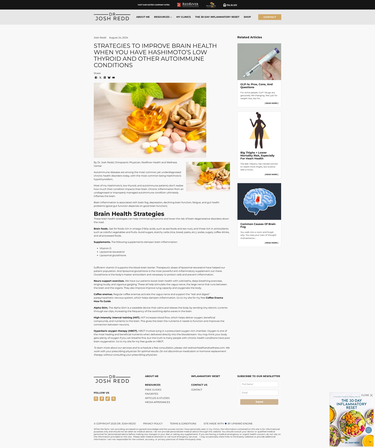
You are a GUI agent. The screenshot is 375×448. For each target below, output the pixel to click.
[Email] (113, 77)
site (129, 341)
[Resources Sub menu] (171, 17)
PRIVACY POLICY (153, 423)
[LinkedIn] (105, 77)
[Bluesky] (109, 77)
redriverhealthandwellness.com (206, 347)
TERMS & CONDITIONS (183, 423)
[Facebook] (96, 77)
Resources (161, 17)
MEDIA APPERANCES (157, 402)
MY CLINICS (183, 17)
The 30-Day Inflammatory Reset (217, 17)
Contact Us (199, 384)
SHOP (247, 17)
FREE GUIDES (153, 389)
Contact (270, 17)
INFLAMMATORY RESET (205, 376)
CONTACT (196, 389)
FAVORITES (151, 394)
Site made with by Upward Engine (228, 423)
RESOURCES (152, 384)
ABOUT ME (143, 17)
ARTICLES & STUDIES (157, 398)
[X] (100, 77)
